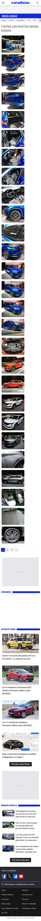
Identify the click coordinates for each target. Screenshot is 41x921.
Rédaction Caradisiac (7, 894)
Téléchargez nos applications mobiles (19, 884)
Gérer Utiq (4, 912)
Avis (28, 20)
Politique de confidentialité (29, 903)
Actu (34, 20)
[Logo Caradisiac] (21, 4)
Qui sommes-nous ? (27, 894)
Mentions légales (6, 903)
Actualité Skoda (8, 629)
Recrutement (5, 899)
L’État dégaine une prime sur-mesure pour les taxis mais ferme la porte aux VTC (25, 814)
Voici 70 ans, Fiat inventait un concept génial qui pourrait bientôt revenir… (26, 825)
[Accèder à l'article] (20, 643)
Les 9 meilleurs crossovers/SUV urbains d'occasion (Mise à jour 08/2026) (16, 690)
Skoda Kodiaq (9, 16)
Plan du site (25, 899)
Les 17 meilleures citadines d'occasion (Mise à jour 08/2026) (17, 724)
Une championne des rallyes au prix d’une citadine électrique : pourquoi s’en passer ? (27, 849)
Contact (3, 890)
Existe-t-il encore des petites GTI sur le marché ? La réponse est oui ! (18, 657)
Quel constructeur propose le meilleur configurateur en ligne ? (19, 755)
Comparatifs (20, 20)
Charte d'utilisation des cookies (9, 908)
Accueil (3, 20)
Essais (11, 20)
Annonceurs (25, 890)
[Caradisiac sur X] (10, 876)
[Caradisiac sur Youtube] (21, 876)
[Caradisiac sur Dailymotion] (15, 876)
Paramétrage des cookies (29, 908)
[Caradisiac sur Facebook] (4, 876)
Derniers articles (9, 805)
